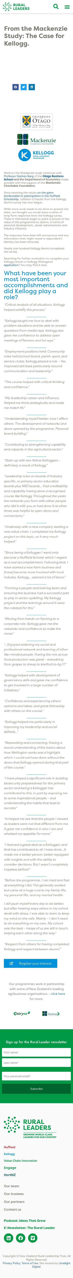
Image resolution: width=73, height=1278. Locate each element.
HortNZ (10, 1175)
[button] (15, 87)
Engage (10, 1167)
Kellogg (9, 1154)
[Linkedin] (8, 1238)
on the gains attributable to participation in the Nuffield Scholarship (32, 196)
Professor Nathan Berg (18, 176)
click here (58, 994)
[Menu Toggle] (67, 6)
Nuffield (9, 1147)
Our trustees (14, 1193)
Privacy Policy (11, 1263)
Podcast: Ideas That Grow (25, 1221)
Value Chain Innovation (20, 1161)
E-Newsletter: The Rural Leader (29, 1228)
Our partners (14, 1201)
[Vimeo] (32, 1238)
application (11, 265)
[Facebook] (20, 1238)
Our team (11, 1186)
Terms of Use (30, 1263)
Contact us (12, 1209)
